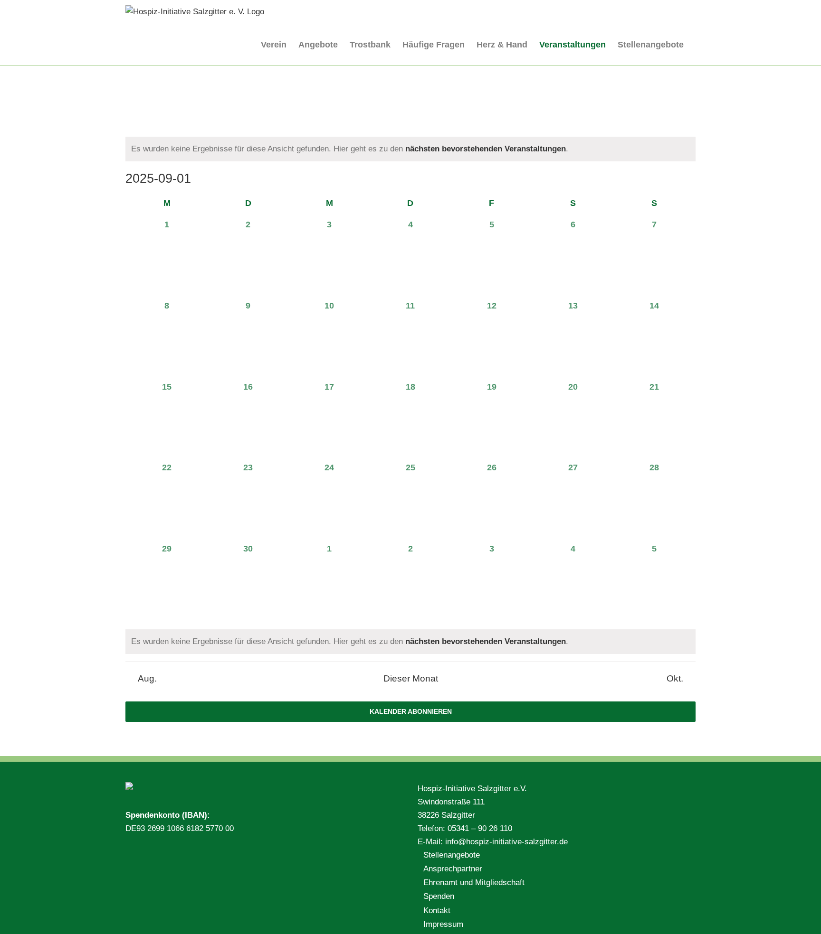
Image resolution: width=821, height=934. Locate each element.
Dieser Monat (410, 678)
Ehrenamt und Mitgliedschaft (474, 882)
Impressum (443, 924)
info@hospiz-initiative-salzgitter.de (506, 841)
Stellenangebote (451, 854)
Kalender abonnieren (411, 711)
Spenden (438, 896)
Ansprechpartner (452, 868)
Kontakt (436, 910)
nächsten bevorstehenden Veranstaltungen (485, 148)
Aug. (147, 678)
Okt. (675, 678)
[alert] (410, 149)
